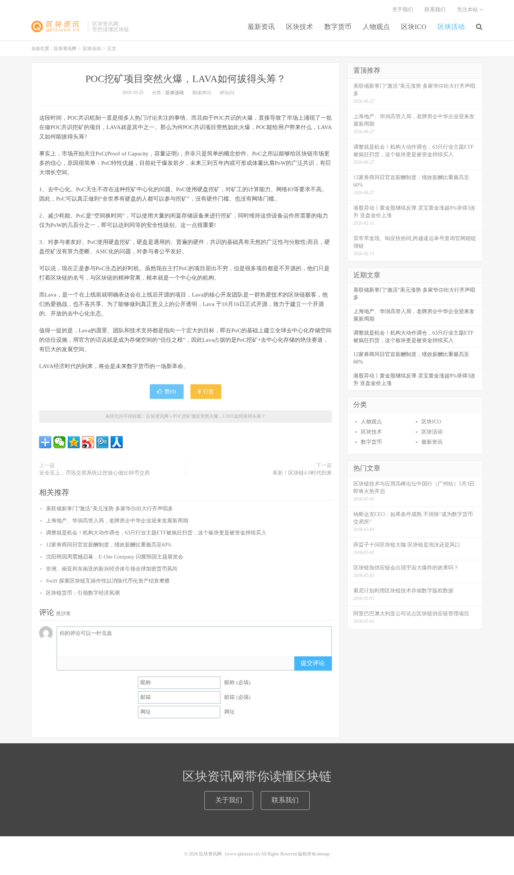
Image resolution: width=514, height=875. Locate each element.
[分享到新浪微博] (88, 442)
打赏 (208, 391)
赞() (170, 391)
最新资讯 (261, 26)
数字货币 (337, 26)
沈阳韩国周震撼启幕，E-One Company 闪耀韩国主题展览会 (114, 557)
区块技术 (299, 26)
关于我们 (402, 9)
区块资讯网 (57, 27)
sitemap (323, 854)
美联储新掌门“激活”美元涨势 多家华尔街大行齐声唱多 (109, 508)
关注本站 (468, 9)
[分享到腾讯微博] (102, 442)
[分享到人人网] (117, 442)
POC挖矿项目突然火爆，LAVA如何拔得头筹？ (185, 78)
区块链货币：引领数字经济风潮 (83, 593)
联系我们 (435, 9)
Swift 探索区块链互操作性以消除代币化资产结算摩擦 (108, 581)
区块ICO (413, 26)
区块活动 (451, 26)
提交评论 (313, 663)
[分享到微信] (59, 442)
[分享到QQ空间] (74, 442)
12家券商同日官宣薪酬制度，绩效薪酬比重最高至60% (109, 545)
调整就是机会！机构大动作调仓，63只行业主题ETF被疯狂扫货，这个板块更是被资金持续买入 (156, 533)
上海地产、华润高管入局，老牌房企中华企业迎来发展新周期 (117, 520)
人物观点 (376, 26)
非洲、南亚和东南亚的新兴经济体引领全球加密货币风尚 (112, 569)
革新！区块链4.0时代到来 (302, 473)
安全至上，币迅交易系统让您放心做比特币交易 (94, 473)
